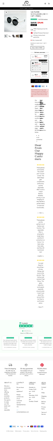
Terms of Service (44, 413)
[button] (3, 3)
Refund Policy (43, 402)
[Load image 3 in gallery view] (13, 36)
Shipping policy (43, 431)
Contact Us (43, 388)
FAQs (43, 392)
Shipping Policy (43, 397)
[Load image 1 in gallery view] (6, 36)
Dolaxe (11, 431)
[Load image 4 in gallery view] (17, 36)
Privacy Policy (43, 408)
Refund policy (18, 431)
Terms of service (34, 431)
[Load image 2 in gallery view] (9, 36)
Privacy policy (26, 431)
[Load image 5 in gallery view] (21, 36)
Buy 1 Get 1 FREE (37, 47)
